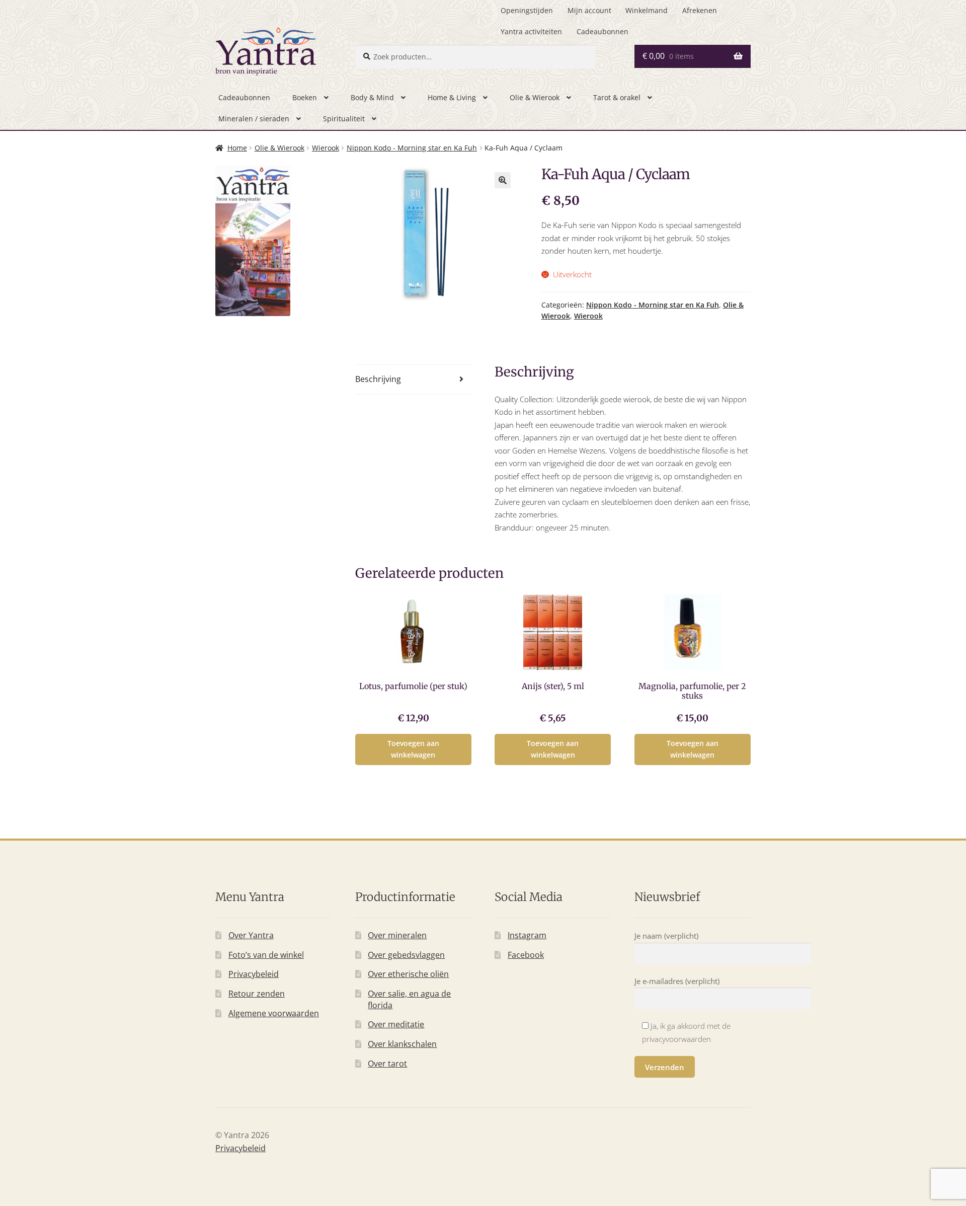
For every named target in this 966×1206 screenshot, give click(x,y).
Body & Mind (372, 97)
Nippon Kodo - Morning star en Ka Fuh (412, 148)
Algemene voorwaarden (273, 1013)
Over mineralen (397, 935)
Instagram (527, 935)
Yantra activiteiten (531, 31)
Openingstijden (527, 10)
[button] (503, 180)
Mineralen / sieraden (253, 118)
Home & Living (452, 97)
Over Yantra (251, 935)
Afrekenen (699, 10)
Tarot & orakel (616, 97)
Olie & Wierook (534, 97)
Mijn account (589, 10)
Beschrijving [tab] (378, 379)
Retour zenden (256, 993)
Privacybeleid (253, 973)
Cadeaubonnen (602, 31)
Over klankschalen (402, 1043)
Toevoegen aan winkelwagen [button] (413, 749)
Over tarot (387, 1063)
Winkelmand (646, 10)
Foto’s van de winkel (266, 954)
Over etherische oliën (408, 973)
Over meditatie (396, 1024)
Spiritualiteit (344, 118)
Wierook (325, 148)
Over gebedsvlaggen (406, 954)
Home (237, 148)
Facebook (526, 954)
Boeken (304, 97)
